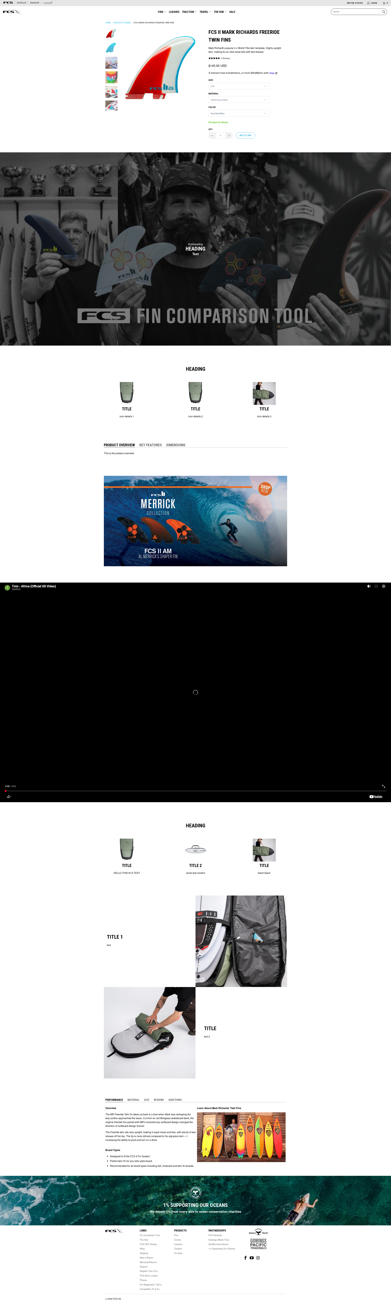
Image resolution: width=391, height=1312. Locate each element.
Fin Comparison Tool (150, 1235)
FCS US (117, 1298)
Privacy (143, 1279)
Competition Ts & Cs (149, 1288)
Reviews (159, 1099)
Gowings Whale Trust (218, 1239)
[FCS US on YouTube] (251, 1258)
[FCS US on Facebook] (245, 1258)
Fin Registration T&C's (150, 1284)
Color (212, 107)
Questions (175, 1099)
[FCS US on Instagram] (258, 1258)
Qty (210, 129)
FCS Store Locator (149, 1275)
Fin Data (178, 1253)
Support (143, 1266)
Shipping (144, 1253)
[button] (219, 58)
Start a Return (146, 1257)
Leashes (174, 11)
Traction (188, 11)
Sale (232, 11)
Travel (203, 11)
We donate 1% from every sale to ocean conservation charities (195, 1211)
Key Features (150, 445)
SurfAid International (218, 1244)
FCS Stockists (215, 1235)
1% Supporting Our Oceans (221, 1248)
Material (213, 93)
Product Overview (119, 445)
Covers (177, 1239)
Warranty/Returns (148, 1262)
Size (210, 80)
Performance (114, 1099)
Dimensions (175, 445)
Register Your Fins (149, 1271)
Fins (160, 11)
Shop (142, 1248)
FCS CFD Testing (148, 1244)
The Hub (219, 11)
